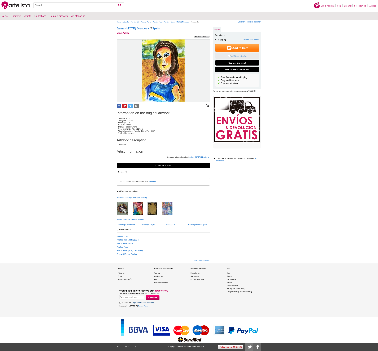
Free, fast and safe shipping (233, 77)
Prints (156, 279)
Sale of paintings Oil (125, 243)
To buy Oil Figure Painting (127, 254)
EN (118, 346)
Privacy (140, 306)
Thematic (16, 16)
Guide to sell (194, 276)
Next (204, 36)
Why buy (157, 273)
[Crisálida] (140, 209)
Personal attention (229, 83)
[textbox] (78, 5)
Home (119, 22)
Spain (156, 28)
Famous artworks (59, 16)
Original (217, 29)
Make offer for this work (237, 69)
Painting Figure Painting (161, 22)
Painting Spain (122, 236)
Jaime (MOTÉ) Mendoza (180, 22)
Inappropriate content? (202, 260)
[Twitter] (249, 347)
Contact (229, 276)
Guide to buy (158, 276)
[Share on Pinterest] (124, 106)
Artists (27, 16)
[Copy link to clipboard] (136, 106)
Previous (198, 36)
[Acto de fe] (124, 209)
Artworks (126, 22)
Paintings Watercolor (126, 225)
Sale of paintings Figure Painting (130, 251)
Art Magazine (78, 16)
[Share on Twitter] (130, 106)
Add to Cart (240, 48)
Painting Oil (135, 22)
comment (152, 182)
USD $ (252, 91)
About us (121, 273)
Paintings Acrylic (148, 225)
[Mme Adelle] (163, 70)
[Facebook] (257, 347)
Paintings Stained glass (197, 225)
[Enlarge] (208, 107)
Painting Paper (146, 22)
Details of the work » (251, 39)
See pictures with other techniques (130, 219)
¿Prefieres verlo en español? (249, 22)
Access (372, 6)
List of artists (231, 279)
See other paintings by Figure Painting (132, 198)
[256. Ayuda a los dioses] (169, 209)
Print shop (230, 282)
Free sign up (360, 6)
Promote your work (197, 279)
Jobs (120, 276)
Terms (146, 306)
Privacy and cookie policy (236, 288)
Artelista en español (125, 279)
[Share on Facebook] (119, 106)
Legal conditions (232, 285)
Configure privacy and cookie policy (239, 292)
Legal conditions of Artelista (143, 303)
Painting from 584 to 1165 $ (128, 240)
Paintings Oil (170, 225)
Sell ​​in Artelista (327, 6)
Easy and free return (230, 80)
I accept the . (138, 303)
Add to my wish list (238, 56)
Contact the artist (163, 165)
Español (348, 6)
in (135, 346)
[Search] (119, 5)
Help (339, 6)
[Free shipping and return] (237, 119)
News (4, 16)
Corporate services (161, 282)
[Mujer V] (154, 209)
